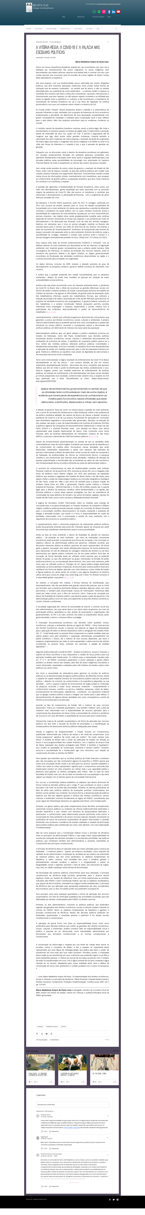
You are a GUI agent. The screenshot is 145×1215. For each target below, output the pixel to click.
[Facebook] (109, 12)
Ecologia (40, 1025)
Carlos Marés (38, 28)
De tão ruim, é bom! (99, 1072)
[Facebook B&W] (110, 1198)
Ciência (63, 1025)
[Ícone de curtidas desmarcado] (42, 1130)
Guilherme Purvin (65, 28)
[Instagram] (104, 12)
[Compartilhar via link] (51, 1032)
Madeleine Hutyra (52, 1025)
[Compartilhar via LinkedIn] (47, 1032)
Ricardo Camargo (51, 28)
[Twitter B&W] (114, 1198)
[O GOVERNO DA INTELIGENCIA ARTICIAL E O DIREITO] (72, 1061)
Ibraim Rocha (78, 28)
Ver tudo (116, 1049)
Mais (98, 28)
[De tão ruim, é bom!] (104, 1061)
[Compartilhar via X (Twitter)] (42, 1032)
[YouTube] (118, 12)
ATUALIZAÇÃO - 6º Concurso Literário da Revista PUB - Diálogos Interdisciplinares (39, 1073)
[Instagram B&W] (117, 1198)
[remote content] (72, 1001)
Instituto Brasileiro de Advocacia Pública (108, 4)
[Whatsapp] (94, 12)
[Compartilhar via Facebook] (37, 1032)
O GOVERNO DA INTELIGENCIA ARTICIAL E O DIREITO (70, 1072)
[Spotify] (99, 12)
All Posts (28, 28)
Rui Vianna (89, 28)
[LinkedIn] (114, 12)
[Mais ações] (108, 42)
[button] (116, 29)
